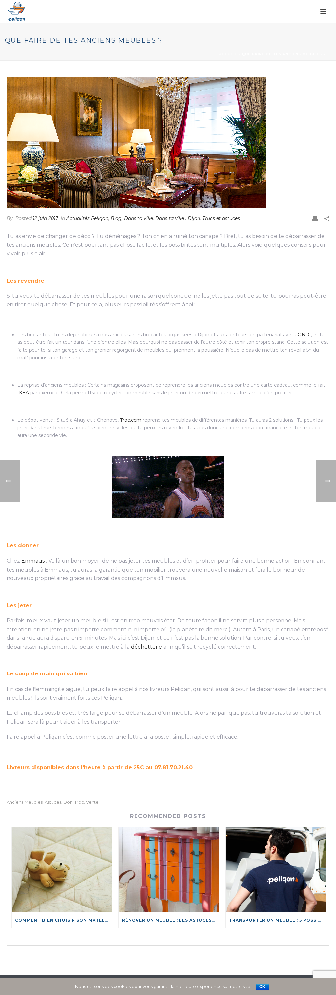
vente (92, 802)
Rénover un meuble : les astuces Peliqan (170, 920)
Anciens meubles (25, 802)
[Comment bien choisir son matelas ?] (62, 869)
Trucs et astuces (221, 218)
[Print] (315, 218)
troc (79, 802)
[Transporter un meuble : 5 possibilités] (276, 869)
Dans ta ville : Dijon (177, 218)
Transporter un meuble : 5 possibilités (277, 920)
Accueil (228, 54)
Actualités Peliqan (87, 218)
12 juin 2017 (45, 218)
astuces (53, 802)
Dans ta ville (138, 218)
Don (68, 802)
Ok (262, 987)
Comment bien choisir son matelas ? (63, 920)
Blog (116, 218)
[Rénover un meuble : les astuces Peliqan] (169, 869)
